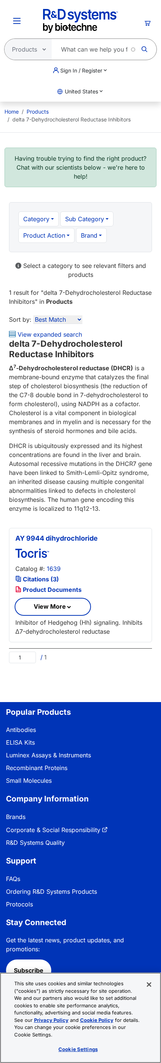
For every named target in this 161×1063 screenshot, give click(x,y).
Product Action (44, 235)
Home (11, 111)
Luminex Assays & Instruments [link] (48, 755)
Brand (89, 235)
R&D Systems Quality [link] (35, 842)
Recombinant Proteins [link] (36, 768)
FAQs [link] (13, 879)
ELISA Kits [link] (20, 742)
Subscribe (28, 970)
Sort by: (20, 319)
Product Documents (51, 589)
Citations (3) (40, 579)
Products (38, 111)
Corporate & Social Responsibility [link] (53, 830)
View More (50, 606)
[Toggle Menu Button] (17, 21)
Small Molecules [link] (29, 780)
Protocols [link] (19, 904)
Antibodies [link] (21, 729)
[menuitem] (11, 111)
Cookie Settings (78, 1049)
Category (36, 219)
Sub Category (84, 219)
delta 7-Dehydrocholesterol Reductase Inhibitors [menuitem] (71, 119)
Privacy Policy (51, 1020)
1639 (54, 568)
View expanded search (49, 334)
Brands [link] (15, 817)
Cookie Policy (96, 1020)
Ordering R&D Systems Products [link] (51, 891)
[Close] (149, 984)
